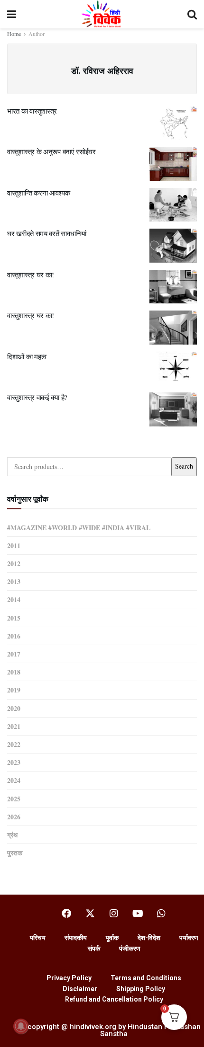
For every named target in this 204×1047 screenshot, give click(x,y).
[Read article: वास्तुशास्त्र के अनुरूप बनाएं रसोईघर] (173, 164)
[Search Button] (192, 14)
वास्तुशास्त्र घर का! (30, 274)
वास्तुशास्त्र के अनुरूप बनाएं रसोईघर (51, 151)
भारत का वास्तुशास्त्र (32, 110)
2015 (13, 618)
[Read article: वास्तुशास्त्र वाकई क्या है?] (173, 409)
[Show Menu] (11, 14)
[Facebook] (66, 913)
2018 (13, 672)
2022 (13, 744)
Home (14, 33)
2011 (13, 545)
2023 (13, 762)
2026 (13, 817)
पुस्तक (14, 853)
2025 (13, 799)
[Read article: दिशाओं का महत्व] (173, 369)
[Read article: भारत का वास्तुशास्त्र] (173, 123)
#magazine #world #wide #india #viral (78, 527)
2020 (13, 708)
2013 (13, 581)
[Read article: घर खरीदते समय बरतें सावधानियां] (173, 246)
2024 (13, 780)
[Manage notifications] (20, 1026)
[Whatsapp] (161, 913)
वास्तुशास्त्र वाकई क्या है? (37, 397)
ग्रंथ (12, 835)
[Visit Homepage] (101, 14)
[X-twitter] (90, 913)
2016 (13, 636)
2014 (13, 599)
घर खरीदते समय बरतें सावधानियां (46, 233)
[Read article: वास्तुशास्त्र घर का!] (173, 287)
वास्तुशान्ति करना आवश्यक (38, 192)
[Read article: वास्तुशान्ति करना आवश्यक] (173, 205)
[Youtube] (137, 913)
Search (184, 465)
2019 (13, 690)
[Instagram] (113, 913)
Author (36, 33)
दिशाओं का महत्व (26, 356)
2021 (13, 726)
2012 (13, 563)
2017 (13, 654)
